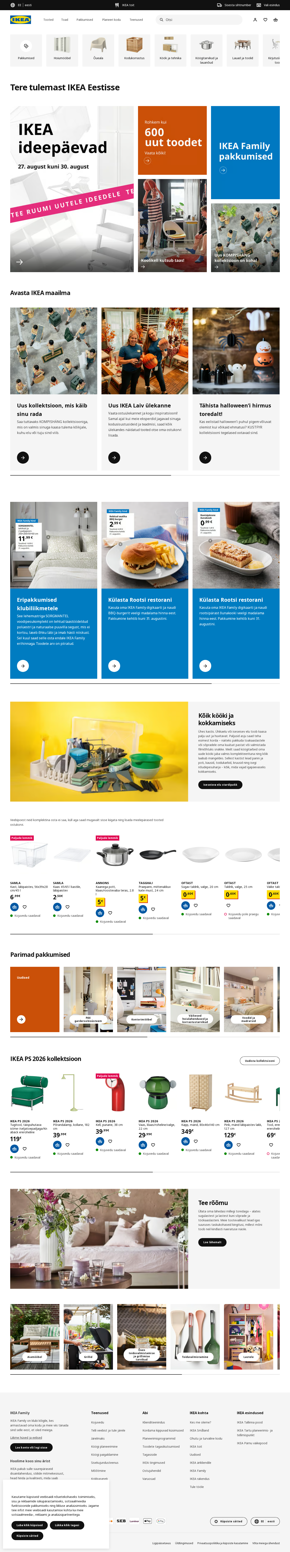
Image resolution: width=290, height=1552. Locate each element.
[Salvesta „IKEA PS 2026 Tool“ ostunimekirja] (271, 1145)
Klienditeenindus (153, 1422)
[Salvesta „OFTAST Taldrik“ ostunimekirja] (228, 905)
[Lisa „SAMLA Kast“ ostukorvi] (14, 907)
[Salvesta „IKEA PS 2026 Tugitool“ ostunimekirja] (24, 1149)
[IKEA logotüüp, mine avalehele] (20, 19)
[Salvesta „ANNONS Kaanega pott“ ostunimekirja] (110, 913)
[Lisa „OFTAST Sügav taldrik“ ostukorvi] (185, 905)
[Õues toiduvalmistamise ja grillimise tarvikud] (141, 1337)
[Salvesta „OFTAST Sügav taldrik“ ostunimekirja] (195, 905)
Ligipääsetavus (161, 1543)
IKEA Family (198, 1471)
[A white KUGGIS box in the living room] (195, 999)
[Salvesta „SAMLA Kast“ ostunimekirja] (24, 907)
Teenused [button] (136, 20)
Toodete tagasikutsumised (161, 1446)
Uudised (195, 1455)
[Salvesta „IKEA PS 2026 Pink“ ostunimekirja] (238, 1145)
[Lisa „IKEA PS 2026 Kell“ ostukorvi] (100, 1141)
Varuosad (148, 1479)
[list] (145, 50)
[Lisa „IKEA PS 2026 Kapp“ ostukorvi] (185, 1141)
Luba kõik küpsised (30, 1525)
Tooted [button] (48, 20)
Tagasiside (149, 1455)
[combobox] (198, 20)
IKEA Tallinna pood (250, 1422)
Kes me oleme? (200, 1422)
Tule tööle (197, 1487)
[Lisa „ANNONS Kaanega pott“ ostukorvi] (100, 913)
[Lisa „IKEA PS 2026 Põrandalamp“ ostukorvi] (57, 1145)
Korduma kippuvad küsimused (163, 1430)
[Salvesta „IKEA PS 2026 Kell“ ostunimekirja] (110, 1141)
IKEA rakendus (200, 1479)
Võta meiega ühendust (266, 1543)
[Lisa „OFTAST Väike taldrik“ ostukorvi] (271, 905)
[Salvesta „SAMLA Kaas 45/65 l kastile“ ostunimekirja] (67, 907)
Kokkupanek (99, 1479)
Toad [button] (64, 20)
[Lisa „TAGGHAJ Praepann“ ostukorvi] (143, 909)
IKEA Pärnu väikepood (252, 1443)
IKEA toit (196, 1446)
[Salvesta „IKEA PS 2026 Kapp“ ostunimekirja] (195, 1141)
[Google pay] (160, 1521)
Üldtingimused (184, 1543)
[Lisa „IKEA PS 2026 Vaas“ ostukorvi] (143, 1145)
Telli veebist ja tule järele (108, 1430)
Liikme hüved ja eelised (26, 1438)
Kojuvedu (97, 1422)
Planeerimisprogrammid (158, 1438)
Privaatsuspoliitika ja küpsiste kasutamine (222, 1543)
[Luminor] (134, 1521)
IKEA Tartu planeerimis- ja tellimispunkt (255, 1432)
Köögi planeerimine (104, 1446)
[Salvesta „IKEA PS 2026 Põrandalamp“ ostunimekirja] (67, 1145)
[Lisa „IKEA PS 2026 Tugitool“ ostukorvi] (14, 1149)
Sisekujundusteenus (104, 1463)
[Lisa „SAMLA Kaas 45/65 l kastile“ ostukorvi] (57, 907)
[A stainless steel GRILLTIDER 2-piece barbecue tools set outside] (88, 1337)
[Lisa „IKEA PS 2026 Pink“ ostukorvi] (228, 1145)
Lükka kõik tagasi (67, 1525)
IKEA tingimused (153, 1463)
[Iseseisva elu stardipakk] (99, 752)
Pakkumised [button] (84, 20)
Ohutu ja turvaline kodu (206, 1438)
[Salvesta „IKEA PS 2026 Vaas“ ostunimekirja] (153, 1145)
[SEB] (121, 1521)
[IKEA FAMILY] (245, 152)
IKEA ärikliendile (200, 1463)
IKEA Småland (199, 1430)
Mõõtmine (98, 1471)
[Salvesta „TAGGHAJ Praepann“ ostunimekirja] (153, 909)
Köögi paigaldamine (104, 1455)
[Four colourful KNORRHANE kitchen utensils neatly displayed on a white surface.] (195, 1337)
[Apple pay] (147, 1521)
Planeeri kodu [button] (111, 20)
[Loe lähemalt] (99, 1239)
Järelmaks (98, 1438)
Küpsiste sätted (27, 1536)
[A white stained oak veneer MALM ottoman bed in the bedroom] (248, 999)
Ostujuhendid (151, 1471)
